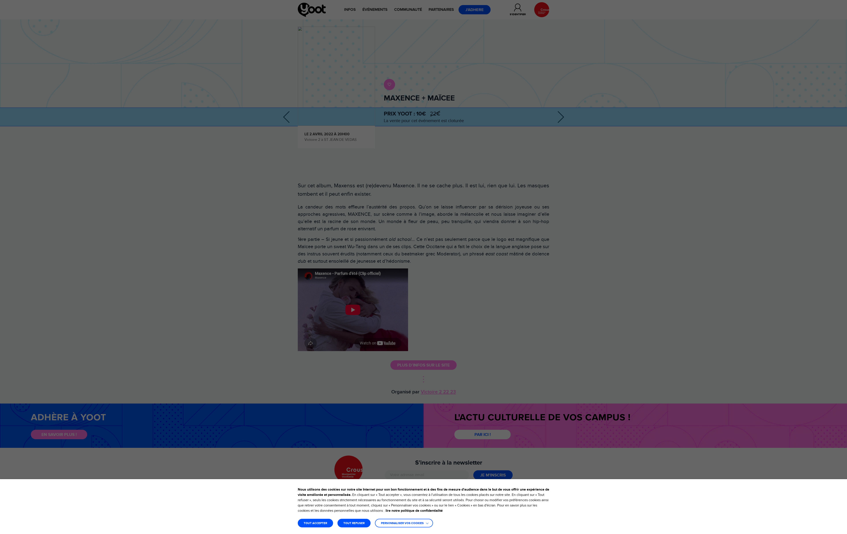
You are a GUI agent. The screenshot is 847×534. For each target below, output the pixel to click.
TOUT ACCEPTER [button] (315, 523)
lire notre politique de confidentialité (414, 510)
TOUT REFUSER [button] (354, 523)
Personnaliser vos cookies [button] (402, 523)
